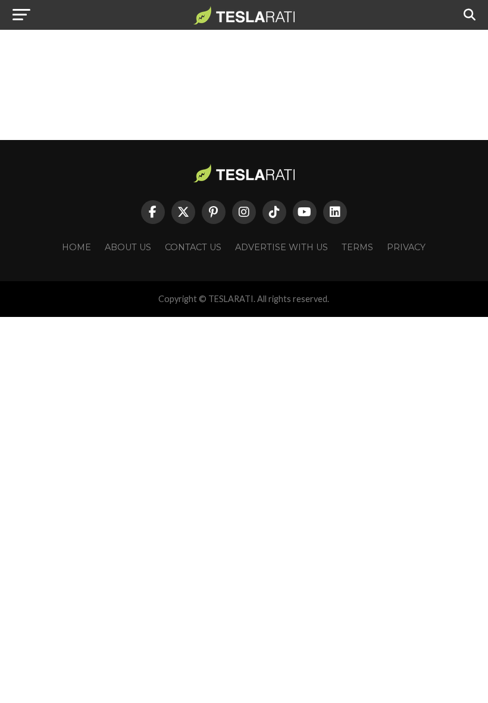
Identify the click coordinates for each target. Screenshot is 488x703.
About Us (128, 247)
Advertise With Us (281, 247)
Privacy (406, 247)
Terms (357, 247)
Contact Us (193, 247)
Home (76, 247)
